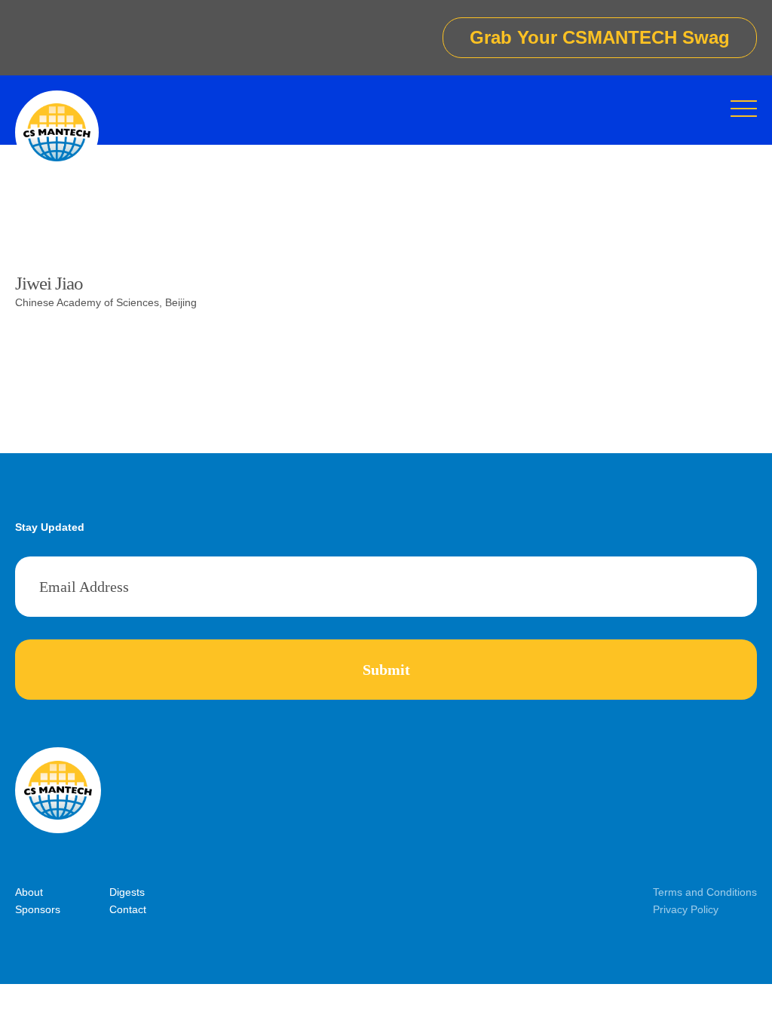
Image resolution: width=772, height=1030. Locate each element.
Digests (127, 892)
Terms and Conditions (705, 892)
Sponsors (37, 909)
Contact (127, 909)
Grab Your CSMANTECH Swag (600, 37)
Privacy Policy (685, 909)
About (29, 892)
